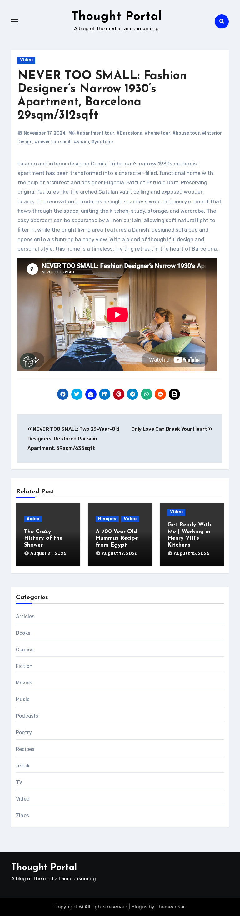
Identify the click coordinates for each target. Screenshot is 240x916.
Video (26, 60)
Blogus (139, 907)
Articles (25, 616)
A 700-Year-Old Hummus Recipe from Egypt (117, 538)
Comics (24, 650)
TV (19, 782)
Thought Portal (116, 17)
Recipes (107, 519)
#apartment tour (95, 133)
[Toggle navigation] (14, 21)
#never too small (53, 142)
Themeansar (170, 907)
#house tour (186, 133)
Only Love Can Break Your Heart (169, 429)
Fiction (24, 666)
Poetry (24, 732)
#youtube (102, 142)
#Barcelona (129, 133)
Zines (22, 815)
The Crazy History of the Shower (43, 538)
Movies (24, 683)
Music (23, 699)
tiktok (23, 766)
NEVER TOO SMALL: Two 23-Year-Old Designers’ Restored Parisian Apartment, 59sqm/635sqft (73, 438)
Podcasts (27, 716)
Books (23, 633)
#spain (81, 142)
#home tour (157, 133)
